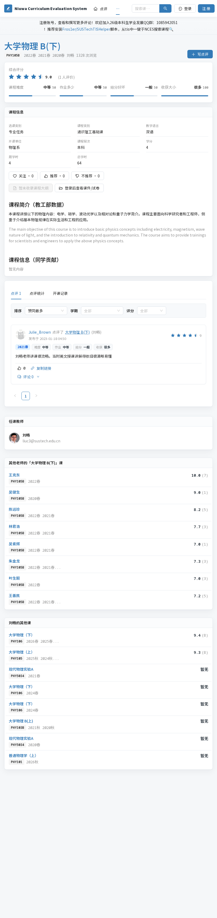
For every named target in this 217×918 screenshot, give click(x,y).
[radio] (11, 76)
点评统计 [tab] (37, 293)
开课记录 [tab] (60, 293)
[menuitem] (100, 9)
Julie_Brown (40, 332)
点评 (103, 8)
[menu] (109, 9)
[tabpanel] (108, 352)
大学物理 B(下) (77, 332)
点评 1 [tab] (16, 293)
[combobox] (43, 311)
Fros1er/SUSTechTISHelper (86, 29)
